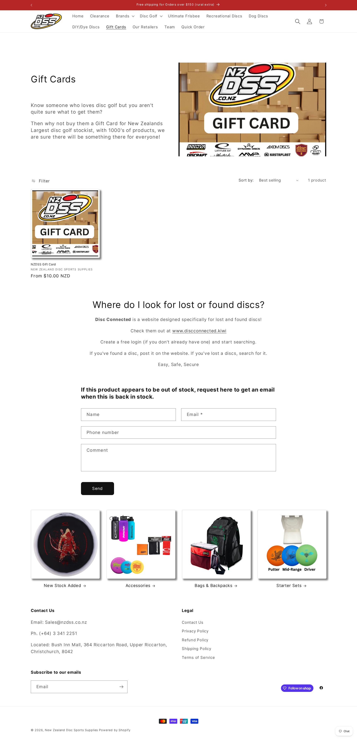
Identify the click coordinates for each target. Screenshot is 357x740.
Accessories (138, 585)
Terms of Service (198, 657)
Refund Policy (195, 639)
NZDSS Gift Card (43, 264)
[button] (125, 15)
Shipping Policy (196, 648)
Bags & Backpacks (213, 585)
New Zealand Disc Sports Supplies (71, 730)
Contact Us (192, 622)
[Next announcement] (325, 5)
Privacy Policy (195, 631)
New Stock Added (62, 585)
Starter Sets (288, 585)
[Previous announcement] (31, 5)
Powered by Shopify (114, 730)
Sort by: (246, 180)
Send (97, 488)
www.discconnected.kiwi (199, 330)
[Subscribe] (121, 687)
